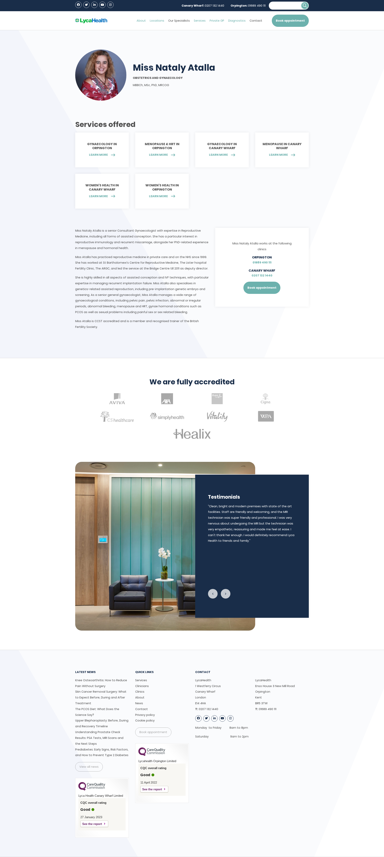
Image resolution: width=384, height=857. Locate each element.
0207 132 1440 (214, 6)
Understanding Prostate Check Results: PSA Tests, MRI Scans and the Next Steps (99, 738)
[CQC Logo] (91, 789)
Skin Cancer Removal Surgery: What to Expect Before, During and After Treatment (100, 697)
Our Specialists (179, 21)
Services (200, 21)
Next (225, 594)
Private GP (217, 21)
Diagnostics (237, 21)
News (139, 703)
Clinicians (142, 686)
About (141, 21)
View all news (89, 767)
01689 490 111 (257, 6)
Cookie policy (145, 720)
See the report (92, 824)
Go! (305, 5)
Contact (256, 21)
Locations (157, 21)
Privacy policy (145, 715)
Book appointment (290, 21)
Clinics (139, 692)
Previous (213, 594)
